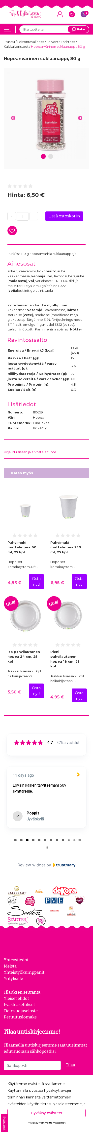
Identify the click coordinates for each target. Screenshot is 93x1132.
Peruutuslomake (20, 1016)
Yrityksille (13, 978)
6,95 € (57, 582)
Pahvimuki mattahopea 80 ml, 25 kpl (21, 547)
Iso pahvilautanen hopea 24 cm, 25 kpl (23, 656)
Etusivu (10, 42)
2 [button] (50, 157)
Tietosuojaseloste (21, 1010)
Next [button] (80, 118)
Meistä (10, 966)
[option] (46, 115)
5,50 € (14, 691)
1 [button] (43, 157)
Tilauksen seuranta (22, 992)
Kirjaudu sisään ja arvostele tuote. (30, 452)
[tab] (15, 840)
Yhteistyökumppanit (24, 972)
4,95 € (14, 582)
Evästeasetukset (19, 1004)
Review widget (31, 864)
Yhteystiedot (16, 959)
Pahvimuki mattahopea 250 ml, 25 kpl (65, 547)
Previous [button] (13, 118)
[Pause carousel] (46, 847)
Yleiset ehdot (16, 998)
